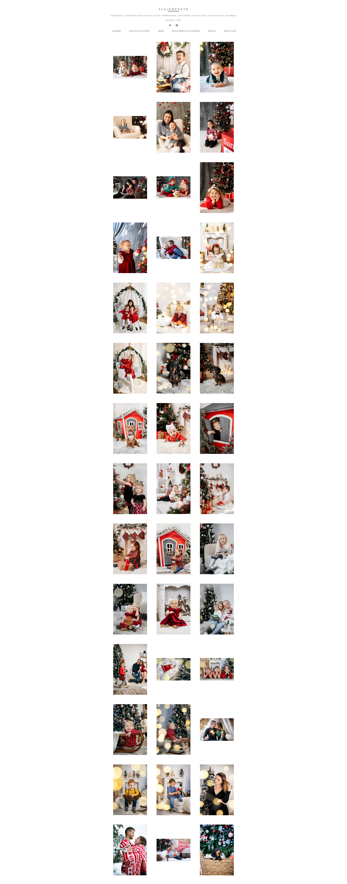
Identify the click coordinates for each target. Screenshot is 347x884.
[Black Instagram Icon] (177, 25)
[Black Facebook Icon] (170, 25)
